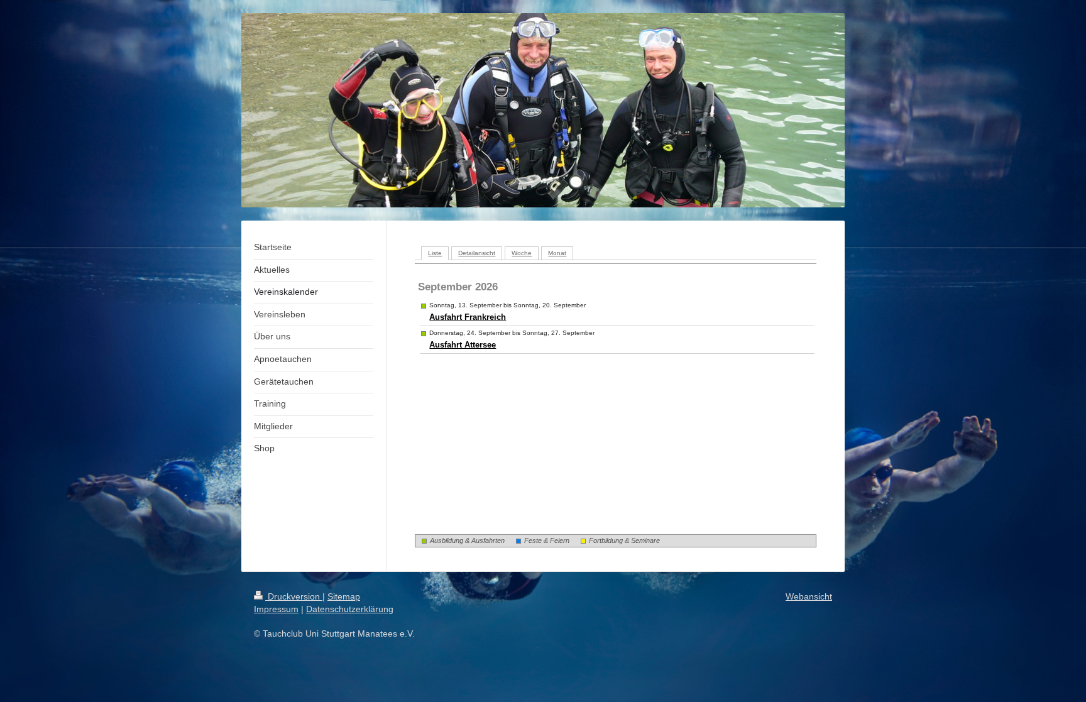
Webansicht (809, 596)
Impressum (276, 609)
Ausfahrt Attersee (462, 344)
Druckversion (293, 596)
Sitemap (343, 596)
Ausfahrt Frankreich (467, 317)
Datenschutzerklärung (349, 609)
